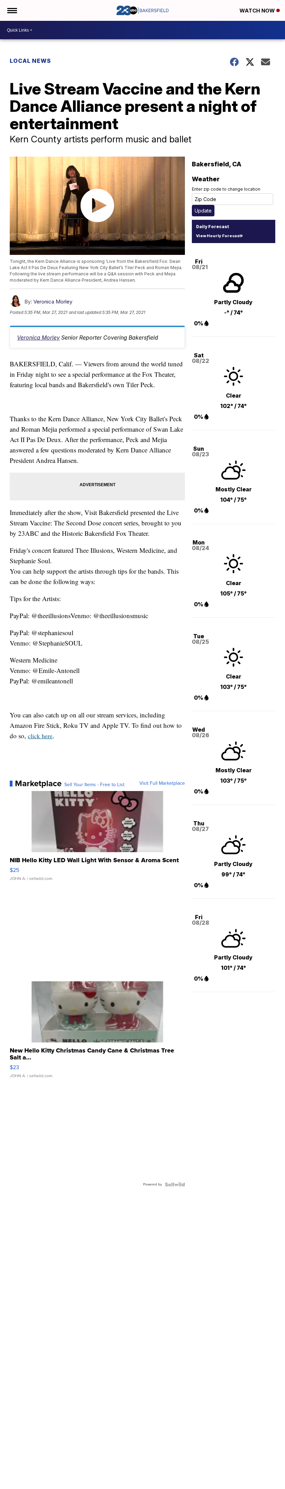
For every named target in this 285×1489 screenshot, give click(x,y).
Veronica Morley (52, 301)
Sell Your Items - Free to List (94, 784)
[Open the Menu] (11, 10)
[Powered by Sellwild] (175, 1184)
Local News (30, 60)
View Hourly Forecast (218, 235)
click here (40, 736)
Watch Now (257, 10)
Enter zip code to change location (226, 189)
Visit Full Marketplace (162, 783)
